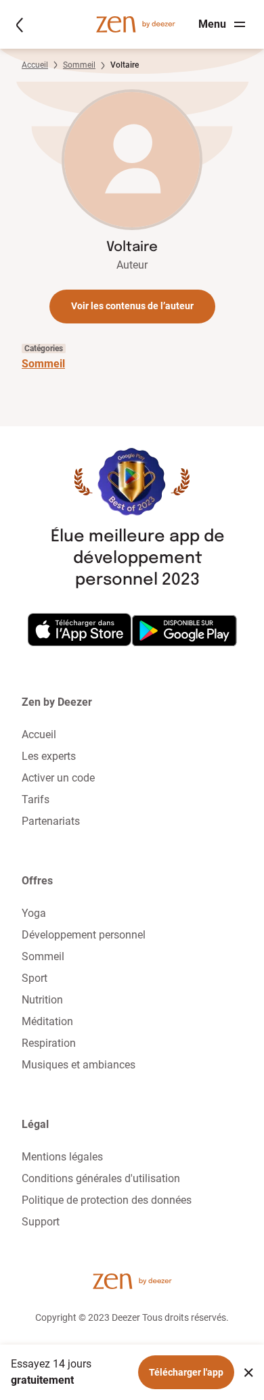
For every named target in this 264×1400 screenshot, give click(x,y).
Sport (34, 978)
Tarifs (35, 799)
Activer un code (58, 777)
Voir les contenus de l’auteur (132, 305)
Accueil (35, 65)
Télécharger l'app (186, 1372)
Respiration (49, 1043)
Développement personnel (84, 934)
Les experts (49, 756)
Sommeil (79, 65)
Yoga (34, 913)
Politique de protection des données (107, 1200)
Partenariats (51, 821)
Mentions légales (62, 1156)
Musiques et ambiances (78, 1064)
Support (41, 1221)
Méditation (47, 1021)
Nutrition (42, 999)
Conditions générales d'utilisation (101, 1178)
